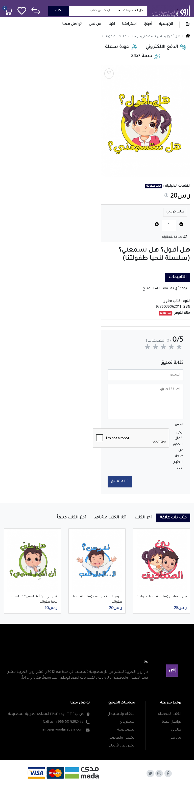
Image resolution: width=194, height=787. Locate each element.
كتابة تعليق (119, 482)
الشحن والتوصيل (121, 738)
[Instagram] (159, 773)
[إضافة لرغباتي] (109, 73)
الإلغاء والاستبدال (121, 714)
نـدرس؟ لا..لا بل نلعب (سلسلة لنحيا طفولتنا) (97, 599)
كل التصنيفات (133, 10)
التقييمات (178, 277)
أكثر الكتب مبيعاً (71, 518)
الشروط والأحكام (122, 746)
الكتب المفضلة (169, 714)
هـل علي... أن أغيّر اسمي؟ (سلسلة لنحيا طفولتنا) (35, 599)
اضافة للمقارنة (172, 237)
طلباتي (176, 730)
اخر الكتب (143, 518)
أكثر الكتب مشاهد (110, 518)
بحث (58, 11)
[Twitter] (150, 773)
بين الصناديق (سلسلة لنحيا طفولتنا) (161, 597)
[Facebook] (168, 773)
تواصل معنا (171, 722)
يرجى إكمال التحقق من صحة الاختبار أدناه (178, 450)
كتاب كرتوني (175, 212)
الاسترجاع (127, 722)
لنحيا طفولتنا (153, 186)
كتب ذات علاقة (173, 518)
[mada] (64, 772)
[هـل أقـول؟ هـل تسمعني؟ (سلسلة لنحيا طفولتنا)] (145, 121)
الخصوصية (126, 730)
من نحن (175, 738)
